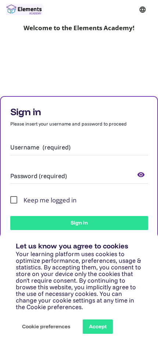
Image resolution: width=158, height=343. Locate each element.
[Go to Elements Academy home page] (24, 9)
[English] (142, 9)
